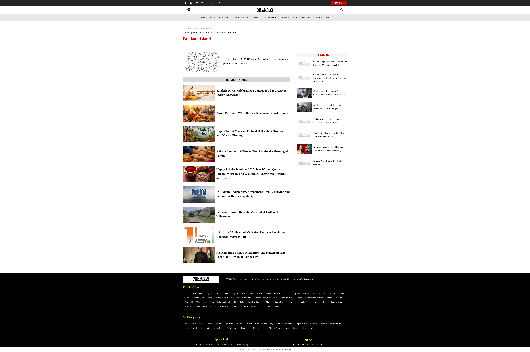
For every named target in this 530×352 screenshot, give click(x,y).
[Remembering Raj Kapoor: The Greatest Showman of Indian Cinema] (304, 93)
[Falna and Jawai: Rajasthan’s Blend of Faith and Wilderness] (199, 215)
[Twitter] (213, 3)
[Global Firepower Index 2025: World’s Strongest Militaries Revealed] (304, 64)
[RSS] (207, 3)
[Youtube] (218, 3)
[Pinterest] (202, 3)
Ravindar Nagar (286, 349)
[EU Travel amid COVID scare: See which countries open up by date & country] (201, 62)
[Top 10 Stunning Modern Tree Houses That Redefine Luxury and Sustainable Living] (304, 135)
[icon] (189, 10)
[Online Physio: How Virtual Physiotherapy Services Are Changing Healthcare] (304, 78)
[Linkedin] (196, 3)
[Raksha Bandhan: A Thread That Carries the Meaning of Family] (199, 154)
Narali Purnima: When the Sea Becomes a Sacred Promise (252, 113)
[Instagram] (191, 3)
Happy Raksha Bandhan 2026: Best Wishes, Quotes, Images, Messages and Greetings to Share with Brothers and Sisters (251, 174)
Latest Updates (187, 28)
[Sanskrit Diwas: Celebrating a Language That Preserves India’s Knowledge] (199, 93)
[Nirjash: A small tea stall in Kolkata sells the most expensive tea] (304, 163)
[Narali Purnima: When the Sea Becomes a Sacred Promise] (199, 113)
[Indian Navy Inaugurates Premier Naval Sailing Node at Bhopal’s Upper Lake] (304, 121)
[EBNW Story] (265, 10)
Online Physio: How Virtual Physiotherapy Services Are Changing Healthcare (329, 78)
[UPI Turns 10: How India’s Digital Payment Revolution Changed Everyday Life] (199, 235)
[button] (342, 10)
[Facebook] (185, 3)
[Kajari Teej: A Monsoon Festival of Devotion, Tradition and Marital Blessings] (199, 134)
